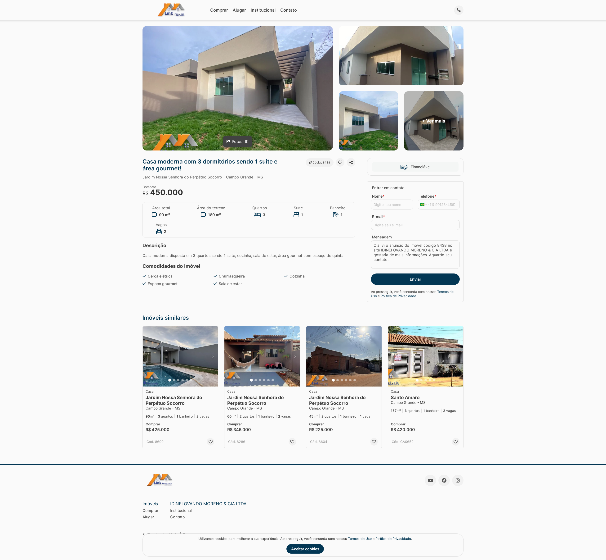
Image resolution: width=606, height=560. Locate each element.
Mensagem (382, 237)
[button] (180, 356)
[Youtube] (430, 480)
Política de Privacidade (398, 296)
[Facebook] (444, 480)
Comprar (219, 10)
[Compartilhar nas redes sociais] (351, 162)
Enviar (415, 279)
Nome (378, 196)
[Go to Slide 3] (178, 380)
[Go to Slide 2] (174, 380)
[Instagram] (457, 480)
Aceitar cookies (305, 548)
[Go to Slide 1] (169, 380)
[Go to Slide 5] (187, 380)
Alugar (239, 10)
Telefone (427, 196)
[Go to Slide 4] (182, 380)
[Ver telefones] (458, 10)
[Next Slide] (213, 356)
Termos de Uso (360, 539)
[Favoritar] (340, 162)
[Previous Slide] (148, 356)
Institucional (263, 10)
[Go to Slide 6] (191, 380)
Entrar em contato (388, 187)
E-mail (378, 216)
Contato (288, 10)
